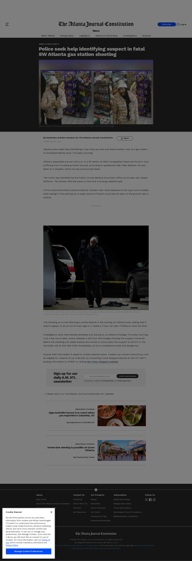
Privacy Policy (12, 545)
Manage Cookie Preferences (28, 551)
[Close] (51, 512)
